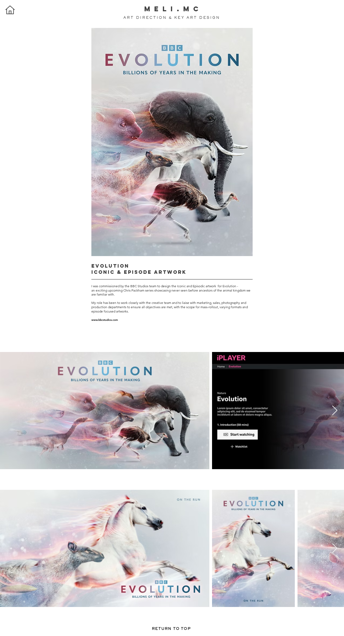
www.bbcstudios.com (104, 320)
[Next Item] (335, 410)
